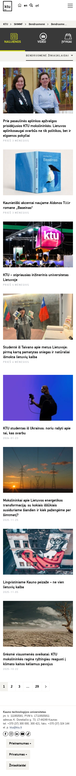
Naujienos (12, 42)
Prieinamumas (19, 743)
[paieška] (31, 5)
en (25, 5)
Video (41, 42)
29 (37, 686)
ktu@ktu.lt (16, 727)
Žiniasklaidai (17, 765)
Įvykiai (66, 42)
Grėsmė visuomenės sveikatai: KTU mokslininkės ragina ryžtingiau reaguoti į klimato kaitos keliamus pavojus (34, 659)
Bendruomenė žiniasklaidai (47, 55)
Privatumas (17, 754)
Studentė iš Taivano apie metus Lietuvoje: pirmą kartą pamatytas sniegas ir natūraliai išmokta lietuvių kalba (36, 352)
